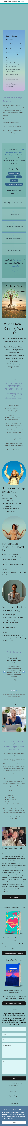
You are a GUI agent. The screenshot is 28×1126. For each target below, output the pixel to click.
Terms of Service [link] (14, 1085)
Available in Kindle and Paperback (14, 953)
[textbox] (14, 1029)
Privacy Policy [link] (23, 1083)
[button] (4, 6)
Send (14, 1078)
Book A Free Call (14, 897)
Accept (14, 1122)
